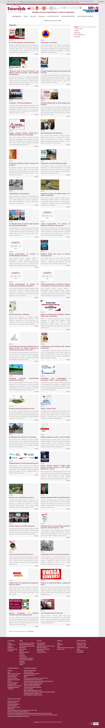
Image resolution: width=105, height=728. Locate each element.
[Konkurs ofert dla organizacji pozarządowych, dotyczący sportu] (18, 579)
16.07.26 (42, 523)
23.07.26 (11, 434)
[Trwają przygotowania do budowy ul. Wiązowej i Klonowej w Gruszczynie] (47, 219)
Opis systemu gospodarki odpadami (32, 687)
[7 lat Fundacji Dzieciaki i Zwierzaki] (47, 609)
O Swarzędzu (11, 688)
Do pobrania (22, 655)
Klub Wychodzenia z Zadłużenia (19, 314)
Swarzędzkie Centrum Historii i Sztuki (46, 646)
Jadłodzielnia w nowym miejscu (19, 193)
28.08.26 (42, 100)
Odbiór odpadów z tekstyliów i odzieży (33, 695)
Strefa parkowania (12, 684)
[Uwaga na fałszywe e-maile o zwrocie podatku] (45, 433)
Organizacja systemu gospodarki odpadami (18, 711)
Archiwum (76, 30)
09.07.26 (42, 610)
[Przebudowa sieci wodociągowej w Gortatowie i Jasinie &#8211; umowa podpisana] (48, 374)
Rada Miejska (22, 647)
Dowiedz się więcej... (74, 2)
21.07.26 (11, 460)
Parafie (9, 681)
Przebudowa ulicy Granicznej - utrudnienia (22, 437)
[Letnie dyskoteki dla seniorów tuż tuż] (12, 550)
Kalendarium (77, 32)
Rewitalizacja (11, 708)
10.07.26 (11, 580)
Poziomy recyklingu (28, 688)
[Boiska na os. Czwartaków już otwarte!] (16, 493)
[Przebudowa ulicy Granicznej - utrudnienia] (16, 433)
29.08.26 (11, 100)
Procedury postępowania (83, 647)
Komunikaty (77, 36)
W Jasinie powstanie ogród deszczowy (21, 408)
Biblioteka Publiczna (42, 647)
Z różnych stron (78, 28)
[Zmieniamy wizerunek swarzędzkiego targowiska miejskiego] (16, 374)
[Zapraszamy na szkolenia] (46, 38)
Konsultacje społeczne (52, 20)
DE (94, 723)
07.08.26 (42, 312)
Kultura (33, 16)
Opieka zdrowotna (12, 676)
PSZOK (25, 676)
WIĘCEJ (37, 54)
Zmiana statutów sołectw (14, 701)
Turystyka (10, 670)
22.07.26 (42, 434)
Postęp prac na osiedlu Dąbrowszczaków (54, 163)
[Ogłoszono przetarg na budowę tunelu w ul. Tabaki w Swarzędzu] (50, 189)
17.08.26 (42, 221)
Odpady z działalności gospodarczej (32, 684)
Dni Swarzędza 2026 (41, 652)
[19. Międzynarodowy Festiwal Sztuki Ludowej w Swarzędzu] (44, 342)
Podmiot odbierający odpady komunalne (33, 682)
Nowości (76, 26)
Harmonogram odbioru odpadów (31, 673)
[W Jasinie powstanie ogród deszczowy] (17, 404)
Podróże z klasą (60, 649)
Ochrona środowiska (12, 678)
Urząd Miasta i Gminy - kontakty (27, 643)
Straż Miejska (80, 652)
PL (91, 723)
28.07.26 (42, 375)
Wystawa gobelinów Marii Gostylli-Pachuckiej (55, 497)
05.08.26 (11, 344)
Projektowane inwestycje (13, 704)
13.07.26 (42, 551)
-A (58, 8)
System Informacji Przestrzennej (27, 646)
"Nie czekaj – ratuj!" (81, 644)
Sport (9, 672)
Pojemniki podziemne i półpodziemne (32, 693)
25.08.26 (11, 160)
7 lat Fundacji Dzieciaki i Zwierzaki (52, 613)
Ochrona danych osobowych (25, 659)
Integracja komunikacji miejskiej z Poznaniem (18, 716)
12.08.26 (11, 281)
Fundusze (21, 653)
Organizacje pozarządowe (14, 679)
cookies (21, 1)
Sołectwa (21, 650)
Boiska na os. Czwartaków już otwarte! (21, 497)
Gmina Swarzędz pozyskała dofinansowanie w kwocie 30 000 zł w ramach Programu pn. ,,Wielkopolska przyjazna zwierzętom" (24, 348)
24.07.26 (42, 406)
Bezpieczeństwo (53, 16)
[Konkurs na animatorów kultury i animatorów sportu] (51, 579)
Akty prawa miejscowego (30, 670)
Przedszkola (60, 644)
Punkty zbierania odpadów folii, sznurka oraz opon (36, 678)
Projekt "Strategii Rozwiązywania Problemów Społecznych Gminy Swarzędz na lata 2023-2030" (30, 713)
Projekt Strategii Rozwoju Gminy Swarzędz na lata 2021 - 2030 (22, 710)
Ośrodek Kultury (41, 644)
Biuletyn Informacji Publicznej (26, 644)
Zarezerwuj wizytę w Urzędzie (26, 658)
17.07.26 (11, 495)
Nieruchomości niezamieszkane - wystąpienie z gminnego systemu (39, 691)
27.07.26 (11, 406)
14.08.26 (42, 251)
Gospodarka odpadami (85, 16)
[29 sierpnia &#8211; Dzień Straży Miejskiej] (15, 99)
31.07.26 (11, 375)
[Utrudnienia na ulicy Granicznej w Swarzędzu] (47, 550)
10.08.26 (11, 312)
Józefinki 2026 (40, 650)
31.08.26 (11, 40)
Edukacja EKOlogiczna (29, 675)
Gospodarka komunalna (13, 687)
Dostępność (22, 662)
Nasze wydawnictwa (79, 34)
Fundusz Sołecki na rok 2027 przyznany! (21, 526)
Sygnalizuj (21, 661)
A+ (61, 8)
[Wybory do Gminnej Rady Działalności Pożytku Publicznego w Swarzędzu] (50, 310)
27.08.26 (11, 130)
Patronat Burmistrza (24, 652)
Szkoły (58, 643)
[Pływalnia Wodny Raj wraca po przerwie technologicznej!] (44, 250)
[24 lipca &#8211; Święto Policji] (46, 404)
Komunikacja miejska (13, 682)
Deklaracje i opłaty (28, 672)
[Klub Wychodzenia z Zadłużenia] (12, 310)
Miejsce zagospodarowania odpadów (32, 690)
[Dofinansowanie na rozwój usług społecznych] (24, 459)
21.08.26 (11, 191)
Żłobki (58, 646)
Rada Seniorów (22, 649)
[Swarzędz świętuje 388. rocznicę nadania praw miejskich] (49, 99)
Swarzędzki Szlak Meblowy (43, 649)
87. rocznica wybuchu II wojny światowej (22, 42)
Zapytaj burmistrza (12, 702)
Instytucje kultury (41, 643)
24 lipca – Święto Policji (48, 408)
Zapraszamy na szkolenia (49, 42)
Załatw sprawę (22, 656)
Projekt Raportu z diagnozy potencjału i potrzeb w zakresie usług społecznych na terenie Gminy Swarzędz (32, 714)
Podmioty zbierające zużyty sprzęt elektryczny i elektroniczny (38, 681)
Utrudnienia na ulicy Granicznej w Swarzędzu (55, 554)
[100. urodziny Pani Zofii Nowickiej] (47, 129)
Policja (78, 649)
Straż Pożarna (80, 650)
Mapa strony (36, 722)
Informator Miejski (68, 16)
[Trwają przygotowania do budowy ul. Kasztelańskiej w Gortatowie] (15, 250)
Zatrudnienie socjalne (13, 675)
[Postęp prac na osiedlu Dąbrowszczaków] (48, 159)
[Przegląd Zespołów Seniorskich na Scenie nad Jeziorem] (44, 67)
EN (97, 723)
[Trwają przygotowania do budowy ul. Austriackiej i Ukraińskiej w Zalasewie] (15, 280)
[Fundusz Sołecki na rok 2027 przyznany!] (19, 522)
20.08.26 (42, 191)
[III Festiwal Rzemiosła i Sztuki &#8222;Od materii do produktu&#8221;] (12, 159)
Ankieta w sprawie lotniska (14, 707)
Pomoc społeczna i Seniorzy (14, 673)
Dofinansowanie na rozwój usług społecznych (23, 463)
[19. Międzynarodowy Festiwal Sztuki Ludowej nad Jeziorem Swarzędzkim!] (17, 219)
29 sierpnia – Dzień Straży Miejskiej (20, 103)
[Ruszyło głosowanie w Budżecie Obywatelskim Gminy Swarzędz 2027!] (19, 609)
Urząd (26, 16)
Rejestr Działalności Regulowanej (32, 685)
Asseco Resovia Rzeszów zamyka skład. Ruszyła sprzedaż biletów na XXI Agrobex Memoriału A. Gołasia (55, 467)
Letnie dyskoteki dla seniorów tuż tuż (21, 554)
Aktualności (16, 16)
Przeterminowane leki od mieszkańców (33, 679)
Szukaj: (67, 7)
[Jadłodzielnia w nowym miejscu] (16, 189)
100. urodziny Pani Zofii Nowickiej (51, 133)
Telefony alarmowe (81, 646)
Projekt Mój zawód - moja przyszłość (65, 647)
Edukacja (41, 16)
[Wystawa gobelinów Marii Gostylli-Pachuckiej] (44, 493)
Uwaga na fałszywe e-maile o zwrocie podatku (55, 437)
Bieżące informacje (81, 643)
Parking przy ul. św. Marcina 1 (15, 685)
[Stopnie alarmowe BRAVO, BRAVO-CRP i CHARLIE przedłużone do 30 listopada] (17, 129)
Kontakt (21, 664)
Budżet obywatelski (12, 705)
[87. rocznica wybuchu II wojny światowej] (17, 38)
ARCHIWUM (30, 631)
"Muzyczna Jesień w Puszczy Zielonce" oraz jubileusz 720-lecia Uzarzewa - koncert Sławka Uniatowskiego (24, 72)
